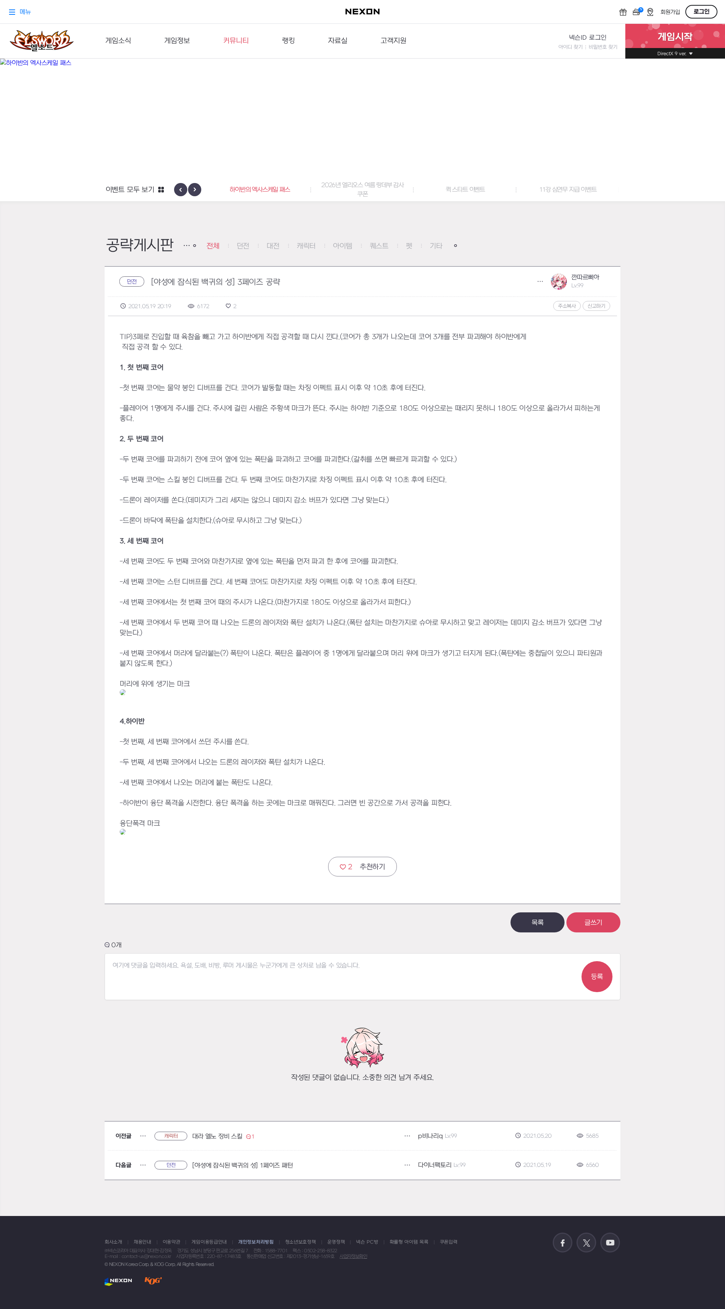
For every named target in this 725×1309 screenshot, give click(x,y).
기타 (436, 246)
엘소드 (41, 41)
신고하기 (596, 306)
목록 (538, 922)
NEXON (118, 1281)
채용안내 (142, 1242)
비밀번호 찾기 (603, 47)
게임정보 (177, 41)
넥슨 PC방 (367, 1242)
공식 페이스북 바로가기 (562, 1243)
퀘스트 (379, 246)
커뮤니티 (236, 41)
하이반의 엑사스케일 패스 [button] (260, 189)
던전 (243, 246)
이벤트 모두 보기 (130, 190)
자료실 (337, 41)
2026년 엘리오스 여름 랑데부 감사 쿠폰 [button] (362, 190)
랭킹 (288, 41)
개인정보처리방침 (256, 1242)
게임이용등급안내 (209, 1242)
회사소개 (113, 1242)
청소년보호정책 (300, 1242)
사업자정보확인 (353, 1256)
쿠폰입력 (449, 1242)
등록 (597, 976)
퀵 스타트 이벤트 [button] (465, 189)
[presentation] (180, 189)
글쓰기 (593, 922)
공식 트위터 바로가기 (586, 1243)
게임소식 (118, 41)
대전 (273, 246)
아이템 (342, 246)
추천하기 (366, 867)
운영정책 (336, 1242)
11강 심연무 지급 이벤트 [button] (567, 189)
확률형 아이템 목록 (409, 1242)
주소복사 (567, 306)
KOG (153, 1281)
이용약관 (171, 1242)
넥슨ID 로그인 (588, 37)
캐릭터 (306, 246)
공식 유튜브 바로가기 (610, 1243)
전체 (213, 246)
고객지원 (393, 41)
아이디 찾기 (570, 47)
